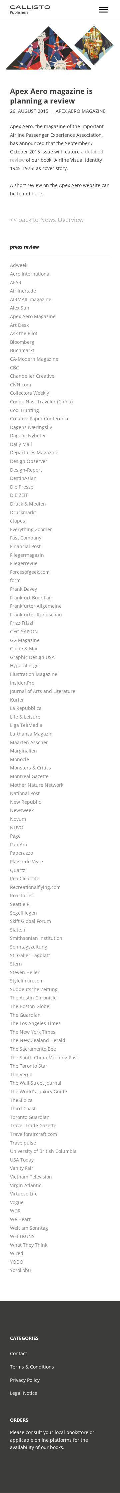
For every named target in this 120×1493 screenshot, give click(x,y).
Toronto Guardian (30, 1117)
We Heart (20, 1219)
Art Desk (19, 325)
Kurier (17, 700)
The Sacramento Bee (33, 1049)
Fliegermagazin (27, 555)
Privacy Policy (25, 1380)
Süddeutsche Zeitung (34, 989)
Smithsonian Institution (36, 938)
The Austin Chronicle (33, 997)
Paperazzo (21, 853)
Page (15, 836)
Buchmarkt (22, 350)
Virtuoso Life (24, 1193)
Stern (16, 963)
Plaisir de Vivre (26, 861)
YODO (16, 1262)
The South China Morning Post (44, 1057)
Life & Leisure (25, 717)
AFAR (15, 282)
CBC (14, 367)
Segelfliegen (23, 913)
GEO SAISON (24, 631)
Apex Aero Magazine (81, 111)
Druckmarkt (23, 512)
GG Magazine (25, 640)
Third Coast (23, 1108)
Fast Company (25, 537)
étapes (17, 521)
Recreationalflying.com (35, 887)
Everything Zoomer (31, 529)
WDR (15, 1210)
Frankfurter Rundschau (36, 614)
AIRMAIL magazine (30, 299)
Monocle (19, 759)
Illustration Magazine (33, 674)
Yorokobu (20, 1270)
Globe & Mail (24, 648)
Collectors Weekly (29, 393)
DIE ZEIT (19, 495)
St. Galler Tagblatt (30, 955)
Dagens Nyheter (28, 435)
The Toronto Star (28, 1066)
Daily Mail (21, 444)
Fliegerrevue (24, 563)
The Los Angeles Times (35, 1023)
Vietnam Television (31, 1176)
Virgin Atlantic (25, 1185)
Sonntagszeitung (28, 947)
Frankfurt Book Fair (31, 597)
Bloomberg (22, 342)
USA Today (22, 1160)
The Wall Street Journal (35, 1083)
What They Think (28, 1245)
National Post (25, 793)
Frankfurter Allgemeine (36, 606)
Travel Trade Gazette (33, 1125)
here (37, 193)
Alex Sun (19, 308)
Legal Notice (23, 1393)
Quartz (17, 870)
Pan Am (18, 844)
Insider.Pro (22, 683)
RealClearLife (24, 878)
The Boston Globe (29, 1006)
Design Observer (28, 461)
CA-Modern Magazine (34, 359)
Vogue (17, 1202)
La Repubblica (26, 708)
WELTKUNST (23, 1236)
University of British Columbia (43, 1151)
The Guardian (25, 1015)
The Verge (21, 1074)
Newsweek (22, 810)
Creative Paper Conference (40, 418)
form (15, 580)
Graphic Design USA (32, 657)
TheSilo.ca (21, 1100)
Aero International (30, 274)
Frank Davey (23, 589)
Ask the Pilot (23, 333)
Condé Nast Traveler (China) (41, 401)
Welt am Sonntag (29, 1228)
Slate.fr (18, 930)
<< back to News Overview (47, 220)
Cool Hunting (24, 410)
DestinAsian (23, 478)
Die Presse (21, 487)
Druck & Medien (28, 504)
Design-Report (26, 470)
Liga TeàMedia (26, 725)
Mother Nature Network (36, 785)
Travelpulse (23, 1143)
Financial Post (25, 546)
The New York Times (32, 1032)
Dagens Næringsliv (31, 427)
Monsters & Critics (30, 767)
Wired (16, 1253)
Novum (18, 819)
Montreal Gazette (29, 776)
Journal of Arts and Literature (42, 691)
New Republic (25, 802)
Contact (18, 1353)
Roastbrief (21, 895)
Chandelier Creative (32, 376)
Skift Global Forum (30, 921)
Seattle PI (20, 904)
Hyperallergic (25, 665)
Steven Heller (25, 972)
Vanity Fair (21, 1168)
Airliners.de (23, 291)
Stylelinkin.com (27, 980)
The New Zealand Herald (37, 1040)
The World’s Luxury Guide (38, 1091)
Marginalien (23, 750)
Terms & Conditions (32, 1367)
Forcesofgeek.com (30, 572)
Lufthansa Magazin (31, 734)
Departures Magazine (34, 452)
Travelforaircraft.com (33, 1134)
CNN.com (20, 384)
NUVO (16, 827)
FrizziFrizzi (21, 623)
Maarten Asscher (29, 742)
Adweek (18, 265)
